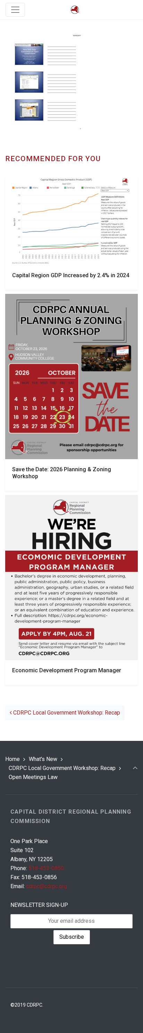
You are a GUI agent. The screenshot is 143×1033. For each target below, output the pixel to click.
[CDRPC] (74, 10)
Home (12, 759)
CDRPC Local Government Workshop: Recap (66, 712)
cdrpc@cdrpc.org (46, 886)
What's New (43, 759)
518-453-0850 (46, 868)
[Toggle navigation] (15, 10)
